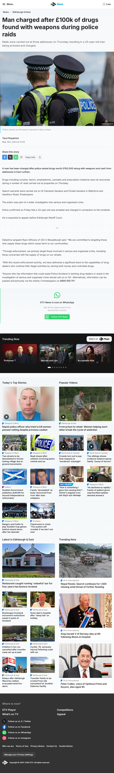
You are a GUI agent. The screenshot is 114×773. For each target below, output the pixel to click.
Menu (10, 4)
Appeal (61, 714)
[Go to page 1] (49, 367)
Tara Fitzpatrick (10, 138)
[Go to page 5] (59, 367)
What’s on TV (10, 714)
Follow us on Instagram (19, 738)
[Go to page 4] (56, 367)
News (6, 12)
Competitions (65, 709)
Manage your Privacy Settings (18, 754)
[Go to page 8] (65, 367)
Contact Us (51, 746)
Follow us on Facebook (19, 727)
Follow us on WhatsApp (19, 732)
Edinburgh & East (22, 12)
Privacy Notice (37, 746)
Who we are (8, 746)
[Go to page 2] (52, 367)
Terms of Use (22, 746)
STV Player (9, 709)
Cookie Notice (66, 746)
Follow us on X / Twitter (19, 721)
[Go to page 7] (63, 367)
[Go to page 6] (61, 367)
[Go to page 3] (54, 367)
